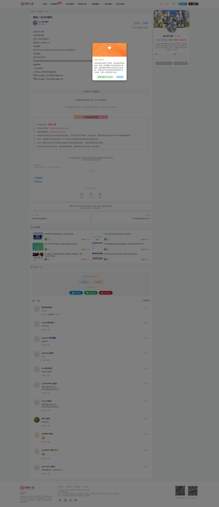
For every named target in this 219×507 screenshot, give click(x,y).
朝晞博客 (120, 77)
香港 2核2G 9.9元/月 (105, 77)
